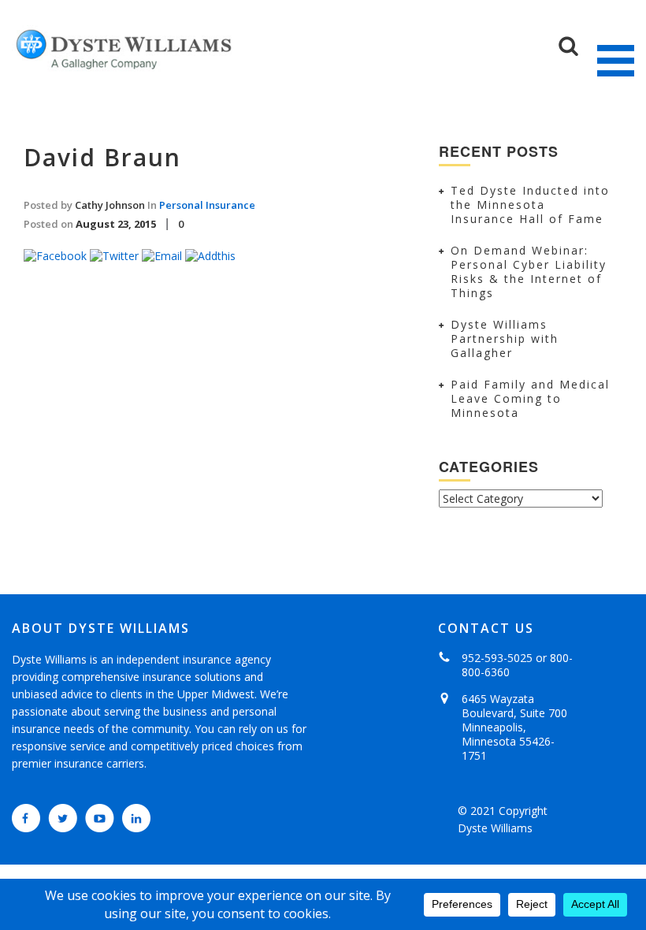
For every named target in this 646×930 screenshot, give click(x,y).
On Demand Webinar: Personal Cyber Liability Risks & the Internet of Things (529, 271)
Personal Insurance (207, 205)
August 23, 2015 (116, 224)
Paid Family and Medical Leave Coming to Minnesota (530, 398)
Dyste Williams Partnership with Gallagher (505, 338)
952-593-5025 (497, 657)
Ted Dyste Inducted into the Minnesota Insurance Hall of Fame (530, 204)
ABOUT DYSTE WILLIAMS (101, 628)
